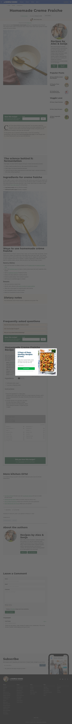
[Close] (55, 350)
